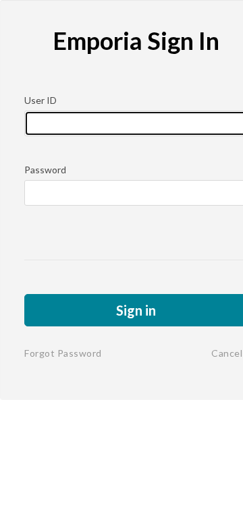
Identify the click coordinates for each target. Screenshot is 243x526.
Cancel (226, 353)
